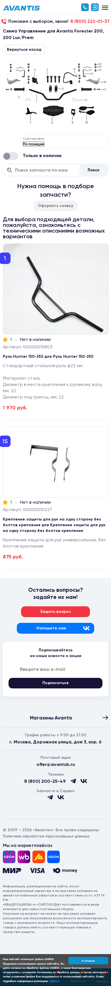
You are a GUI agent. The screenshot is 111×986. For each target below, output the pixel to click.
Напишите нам (51, 628)
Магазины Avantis (51, 718)
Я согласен (88, 961)
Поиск (94, 170)
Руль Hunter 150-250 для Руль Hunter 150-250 (48, 356)
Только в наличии (42, 155)
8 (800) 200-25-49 (45, 781)
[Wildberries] (24, 857)
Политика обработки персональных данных (46, 836)
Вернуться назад (24, 49)
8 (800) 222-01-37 (90, 21)
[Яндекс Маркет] (38, 857)
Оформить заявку (55, 205)
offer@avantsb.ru (55, 764)
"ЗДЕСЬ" (54, 981)
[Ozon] (9, 857)
